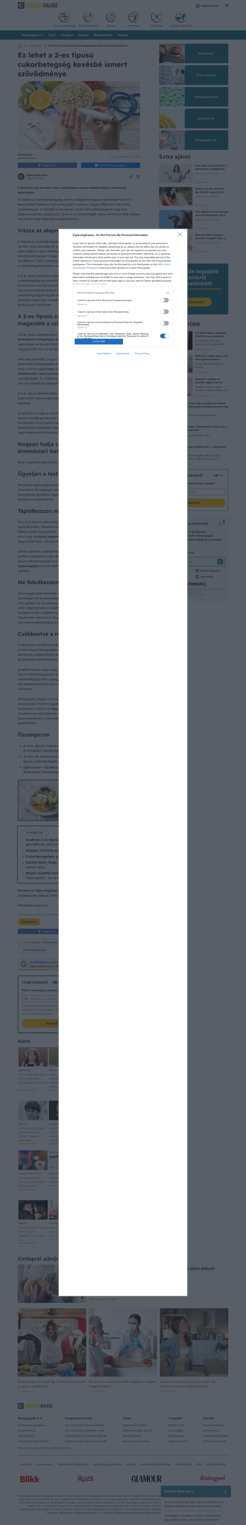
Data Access (123, 353)
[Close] (181, 235)
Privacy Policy (142, 353)
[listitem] (123, 293)
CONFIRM (99, 341)
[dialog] (123, 762)
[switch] (164, 300)
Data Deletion (104, 353)
